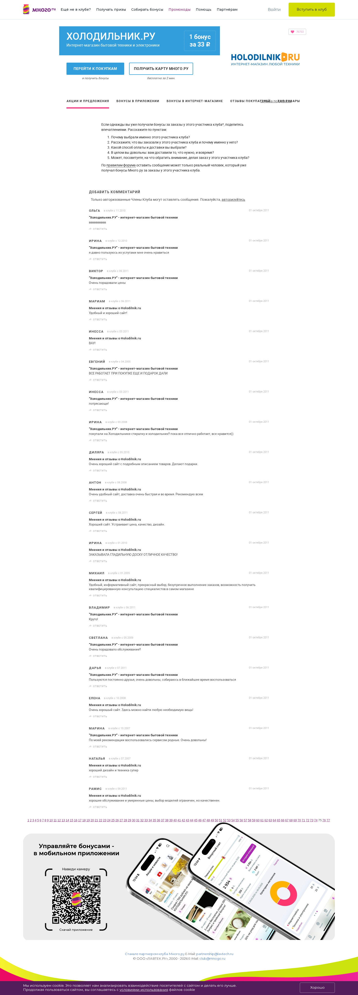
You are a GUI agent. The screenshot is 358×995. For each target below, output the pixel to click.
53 (229, 820)
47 (204, 820)
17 (80, 820)
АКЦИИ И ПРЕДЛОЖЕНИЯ (87, 101)
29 (129, 820)
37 (162, 820)
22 (100, 820)
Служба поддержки (276, 101)
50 (216, 820)
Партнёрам (227, 9)
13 (63, 820)
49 (212, 820)
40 (175, 820)
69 (295, 820)
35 (154, 820)
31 (138, 820)
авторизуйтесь (233, 199)
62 (266, 820)
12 (59, 820)
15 (71, 820)
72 (307, 820)
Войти (274, 9)
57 (245, 820)
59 (253, 820)
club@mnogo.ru (212, 958)
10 (51, 820)
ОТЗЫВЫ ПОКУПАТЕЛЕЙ (250, 101)
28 (125, 820)
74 (316, 820)
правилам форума (121, 165)
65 (278, 820)
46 (200, 820)
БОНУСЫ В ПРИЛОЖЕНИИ (137, 101)
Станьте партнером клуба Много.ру (155, 954)
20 (92, 820)
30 (133, 820)
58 (249, 820)
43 (187, 820)
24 (109, 820)
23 (104, 820)
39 (171, 820)
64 (274, 820)
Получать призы (111, 9)
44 (191, 820)
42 (183, 820)
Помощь (203, 9)
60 (258, 820)
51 (220, 820)
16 (75, 820)
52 (224, 820)
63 (270, 820)
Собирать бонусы (147, 9)
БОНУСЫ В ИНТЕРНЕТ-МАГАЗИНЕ (195, 101)
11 (55, 820)
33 (146, 820)
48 (208, 820)
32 (142, 820)
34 (150, 820)
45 (196, 820)
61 (262, 820)
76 (324, 820)
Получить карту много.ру (161, 69)
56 (241, 820)
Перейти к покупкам (95, 69)
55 (237, 820)
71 (303, 820)
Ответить (100, 228)
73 (311, 820)
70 (299, 820)
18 (84, 820)
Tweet (263, 229)
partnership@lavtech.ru (214, 954)
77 (328, 820)
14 (67, 820)
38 (167, 820)
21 (96, 820)
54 (233, 820)
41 (179, 820)
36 (158, 820)
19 (88, 820)
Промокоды (179, 9)
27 (121, 820)
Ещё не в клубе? (76, 9)
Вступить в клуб (312, 9)
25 (113, 820)
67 (287, 820)
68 (291, 820)
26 (117, 820)
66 (282, 820)
